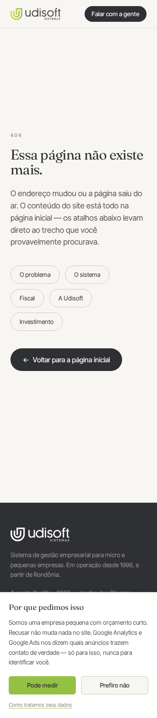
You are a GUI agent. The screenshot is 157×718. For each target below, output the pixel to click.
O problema (35, 274)
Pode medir (42, 685)
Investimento (37, 321)
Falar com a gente (116, 13)
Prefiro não (115, 685)
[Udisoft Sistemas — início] (35, 14)
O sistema (87, 274)
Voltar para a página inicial (66, 359)
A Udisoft (70, 298)
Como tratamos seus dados (40, 704)
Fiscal (27, 298)
